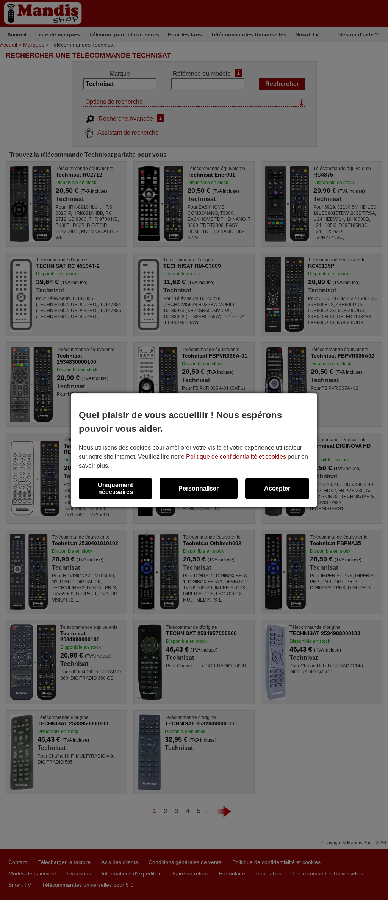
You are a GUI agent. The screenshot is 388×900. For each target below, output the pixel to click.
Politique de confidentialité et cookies (236, 456)
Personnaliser (198, 488)
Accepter (277, 488)
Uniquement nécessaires (115, 488)
